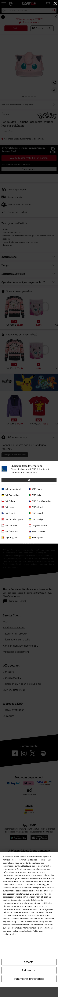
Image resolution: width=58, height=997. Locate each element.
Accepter (29, 962)
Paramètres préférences (29, 978)
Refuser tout (29, 970)
